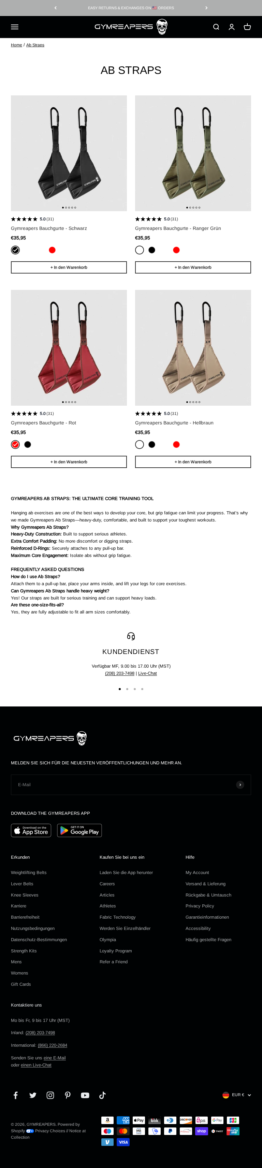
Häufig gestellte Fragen (208, 939)
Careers (107, 883)
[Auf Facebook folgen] (15, 1095)
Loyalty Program (116, 950)
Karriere (18, 905)
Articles (107, 895)
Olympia (108, 939)
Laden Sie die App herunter (126, 872)
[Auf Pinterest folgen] (67, 1095)
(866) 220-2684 (52, 1045)
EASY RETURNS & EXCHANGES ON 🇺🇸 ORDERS (131, 8)
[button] (63, 207)
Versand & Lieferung (205, 883)
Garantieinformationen (207, 917)
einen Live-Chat (36, 1065)
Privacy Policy (200, 905)
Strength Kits (24, 950)
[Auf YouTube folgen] (85, 1095)
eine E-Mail (55, 1057)
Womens (19, 973)
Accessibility (198, 928)
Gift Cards (21, 984)
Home (16, 45)
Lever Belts (22, 883)
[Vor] (206, 8)
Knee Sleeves (25, 895)
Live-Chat (147, 673)
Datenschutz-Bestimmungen (39, 939)
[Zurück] (55, 8)
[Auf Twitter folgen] (33, 1095)
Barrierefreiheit (25, 917)
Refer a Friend (114, 961)
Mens (16, 961)
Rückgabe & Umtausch (208, 895)
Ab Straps (35, 45)
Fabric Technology (118, 917)
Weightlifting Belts (29, 872)
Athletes (108, 905)
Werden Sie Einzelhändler (125, 928)
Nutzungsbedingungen (33, 928)
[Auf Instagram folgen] (50, 1095)
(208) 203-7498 (119, 673)
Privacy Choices (49, 1130)
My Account (197, 872)
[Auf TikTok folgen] (102, 1095)
